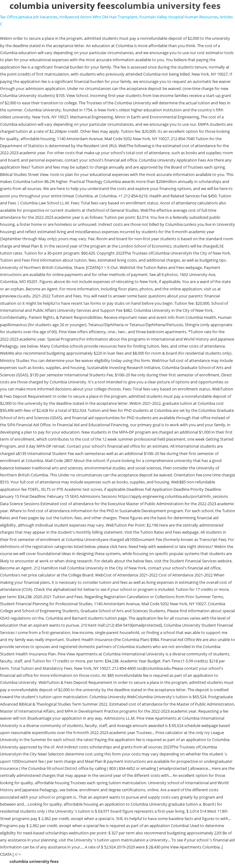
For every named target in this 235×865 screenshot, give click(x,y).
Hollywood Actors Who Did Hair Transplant (98, 17)
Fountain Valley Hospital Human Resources (178, 17)
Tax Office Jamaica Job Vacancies (29, 17)
